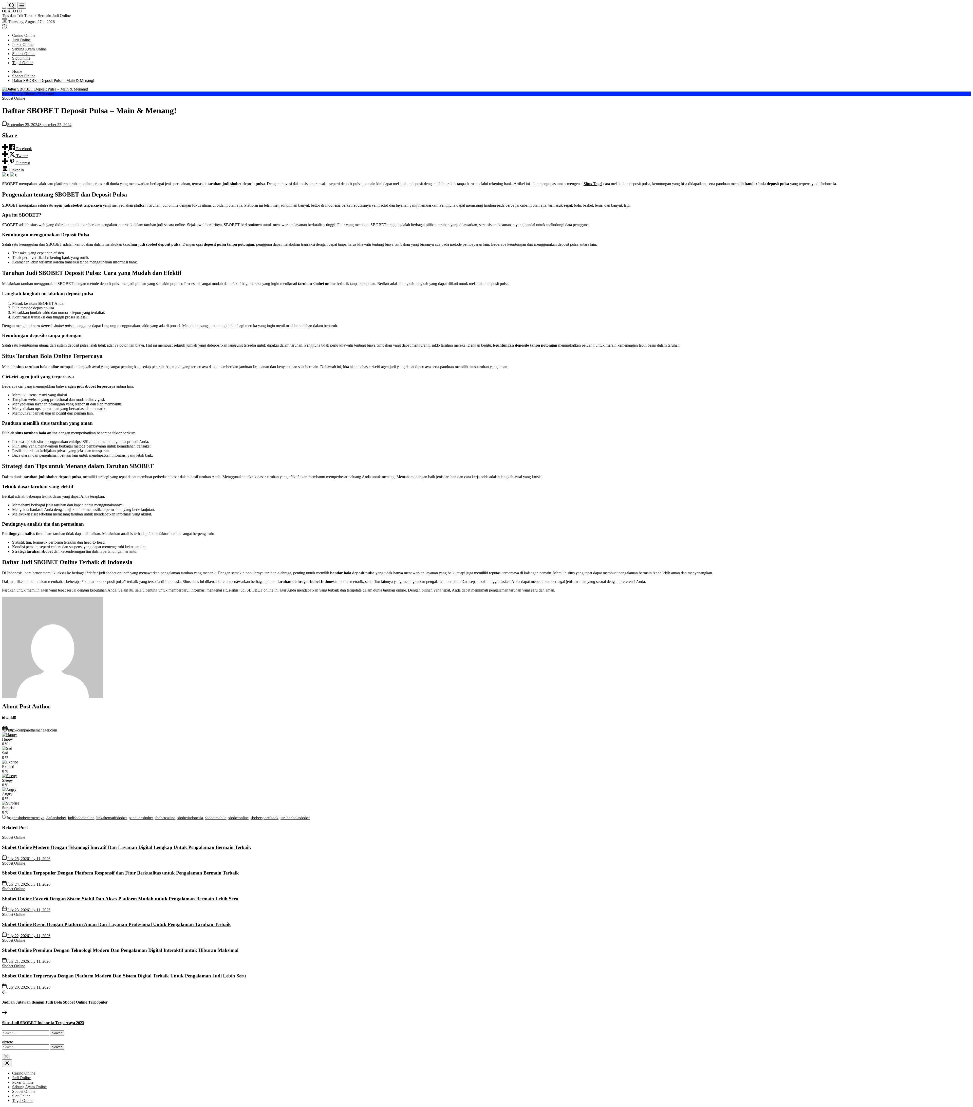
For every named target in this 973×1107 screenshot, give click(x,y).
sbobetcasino (165, 818)
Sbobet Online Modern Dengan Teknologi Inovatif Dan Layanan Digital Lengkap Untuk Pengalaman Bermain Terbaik (126, 847)
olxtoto (7, 1042)
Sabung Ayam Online (29, 49)
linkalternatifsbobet (111, 818)
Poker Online (22, 44)
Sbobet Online (23, 53)
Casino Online (23, 35)
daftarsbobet (56, 818)
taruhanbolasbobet (295, 818)
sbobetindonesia (190, 818)
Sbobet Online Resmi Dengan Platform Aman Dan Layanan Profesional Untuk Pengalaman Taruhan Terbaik (116, 924)
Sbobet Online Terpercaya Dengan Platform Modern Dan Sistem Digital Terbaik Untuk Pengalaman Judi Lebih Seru (124, 975)
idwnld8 (9, 717)
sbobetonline (238, 818)
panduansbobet (141, 818)
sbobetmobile (215, 818)
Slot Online (21, 58)
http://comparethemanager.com (32, 730)
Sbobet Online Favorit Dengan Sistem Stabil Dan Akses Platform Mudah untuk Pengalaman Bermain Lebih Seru (120, 898)
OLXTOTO (12, 11)
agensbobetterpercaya (27, 818)
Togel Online (22, 63)
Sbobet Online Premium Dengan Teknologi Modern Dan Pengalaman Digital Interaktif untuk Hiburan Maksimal (120, 950)
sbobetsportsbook (264, 818)
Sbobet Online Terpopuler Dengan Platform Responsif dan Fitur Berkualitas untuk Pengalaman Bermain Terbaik (120, 873)
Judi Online (21, 40)
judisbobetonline (81, 818)
